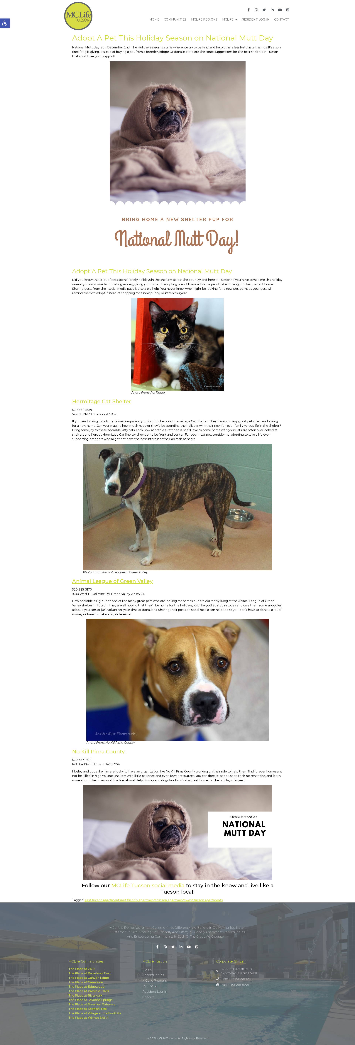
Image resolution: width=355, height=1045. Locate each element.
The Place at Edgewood (86, 986)
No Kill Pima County (98, 751)
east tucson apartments (102, 900)
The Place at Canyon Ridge (88, 978)
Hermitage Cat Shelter (101, 401)
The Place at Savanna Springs (90, 1000)
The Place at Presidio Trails (88, 991)
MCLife (228, 19)
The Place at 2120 (81, 969)
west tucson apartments (204, 900)
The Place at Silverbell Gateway (91, 1004)
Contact (281, 19)
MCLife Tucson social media (148, 885)
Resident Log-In (256, 19)
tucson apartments (171, 900)
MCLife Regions (204, 19)
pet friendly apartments (139, 900)
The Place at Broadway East (89, 973)
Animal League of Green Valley (112, 581)
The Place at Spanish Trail (87, 1009)
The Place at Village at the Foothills (94, 1013)
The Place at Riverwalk (85, 995)
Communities (175, 19)
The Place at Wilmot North (88, 1017)
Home (154, 19)
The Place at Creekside (85, 982)
